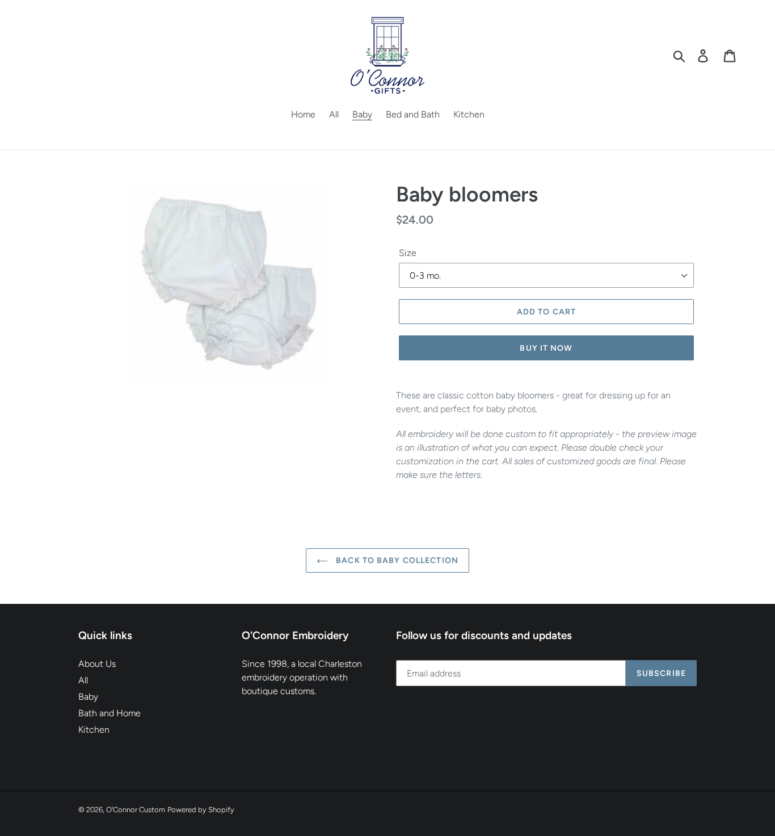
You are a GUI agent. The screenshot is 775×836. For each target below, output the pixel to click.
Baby (88, 696)
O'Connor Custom (135, 809)
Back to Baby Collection (396, 560)
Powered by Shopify (200, 809)
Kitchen (93, 729)
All (83, 680)
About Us (97, 663)
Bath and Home (109, 713)
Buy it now (546, 348)
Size (407, 252)
